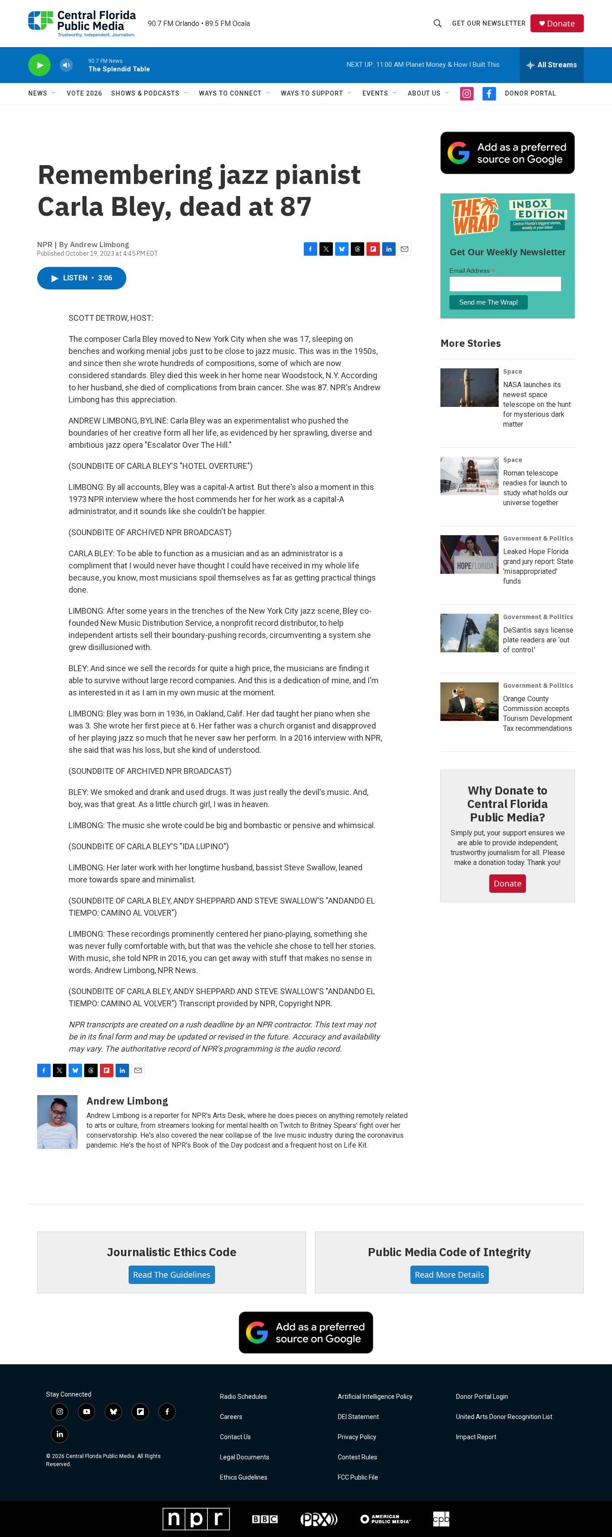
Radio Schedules (243, 1396)
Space (512, 371)
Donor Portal (530, 93)
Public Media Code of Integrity (449, 1251)
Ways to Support (312, 93)
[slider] (80, 65)
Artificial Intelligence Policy (375, 1396)
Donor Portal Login (482, 1396)
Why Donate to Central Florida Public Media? (507, 803)
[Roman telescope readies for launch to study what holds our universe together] (469, 476)
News (37, 93)
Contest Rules (357, 1457)
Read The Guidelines (172, 1274)
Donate (561, 23)
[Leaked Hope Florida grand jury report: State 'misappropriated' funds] (469, 554)
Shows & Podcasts (145, 93)
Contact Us (235, 1437)
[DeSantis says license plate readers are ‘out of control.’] (469, 633)
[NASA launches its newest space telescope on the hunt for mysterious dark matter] (469, 387)
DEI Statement (358, 1417)
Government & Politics (538, 538)
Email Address (472, 270)
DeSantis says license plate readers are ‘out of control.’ (538, 640)
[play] (39, 65)
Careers (231, 1417)
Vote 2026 (84, 93)
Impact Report (476, 1437)
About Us (424, 93)
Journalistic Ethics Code (171, 1251)
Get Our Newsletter (489, 23)
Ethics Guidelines (243, 1477)
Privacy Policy (357, 1437)
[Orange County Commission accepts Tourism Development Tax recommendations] (469, 701)
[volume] (66, 65)
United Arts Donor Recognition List (504, 1417)
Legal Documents (244, 1457)
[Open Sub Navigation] (54, 93)
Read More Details (449, 1274)
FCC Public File (358, 1477)
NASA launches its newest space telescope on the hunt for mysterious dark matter (537, 404)
